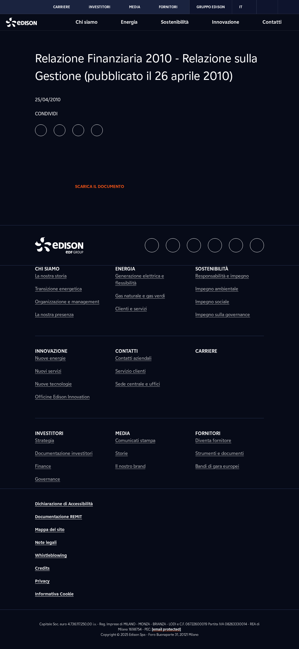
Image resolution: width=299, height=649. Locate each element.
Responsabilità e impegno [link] (222, 276)
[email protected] (166, 629)
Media (134, 7)
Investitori (99, 7)
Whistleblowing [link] (51, 555)
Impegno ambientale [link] (216, 289)
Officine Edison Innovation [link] (62, 397)
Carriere (61, 7)
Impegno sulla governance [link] (222, 314)
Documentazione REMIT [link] (58, 516)
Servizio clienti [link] (130, 371)
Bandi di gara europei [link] (217, 466)
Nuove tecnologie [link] (53, 384)
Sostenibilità (175, 22)
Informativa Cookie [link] (54, 594)
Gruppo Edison (211, 7)
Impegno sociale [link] (212, 301)
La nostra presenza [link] (54, 314)
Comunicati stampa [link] (135, 440)
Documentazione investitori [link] (64, 453)
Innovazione (225, 22)
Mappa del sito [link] (50, 529)
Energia (129, 22)
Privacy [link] (42, 581)
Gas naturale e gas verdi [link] (140, 296)
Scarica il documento (99, 186)
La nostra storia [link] (51, 276)
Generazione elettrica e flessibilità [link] (139, 279)
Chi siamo (87, 22)
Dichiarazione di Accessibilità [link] (64, 503)
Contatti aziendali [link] (133, 358)
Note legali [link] (46, 542)
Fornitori (168, 7)
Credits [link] (42, 568)
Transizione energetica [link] (58, 289)
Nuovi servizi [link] (48, 371)
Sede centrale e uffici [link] (137, 384)
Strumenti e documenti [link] (219, 453)
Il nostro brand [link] (130, 466)
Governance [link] (47, 479)
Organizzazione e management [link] (67, 301)
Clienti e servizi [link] (131, 308)
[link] (267, 7)
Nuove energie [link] (50, 358)
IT (240, 7)
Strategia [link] (44, 440)
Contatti (272, 22)
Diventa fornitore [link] (213, 440)
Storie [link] (121, 453)
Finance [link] (43, 466)
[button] (41, 130)
